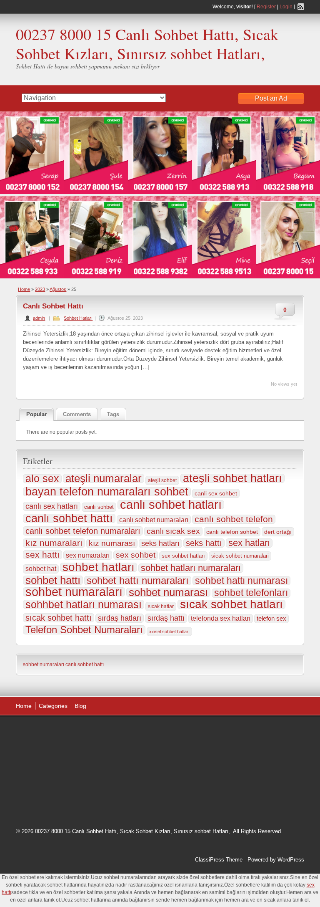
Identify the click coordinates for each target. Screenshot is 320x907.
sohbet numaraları (73, 591)
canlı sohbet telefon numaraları (82, 531)
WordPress (291, 859)
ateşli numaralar (103, 478)
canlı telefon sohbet (232, 531)
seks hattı (204, 543)
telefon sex (271, 618)
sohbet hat (40, 568)
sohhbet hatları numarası (83, 604)
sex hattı (42, 554)
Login (286, 7)
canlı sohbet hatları (171, 504)
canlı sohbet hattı (69, 518)
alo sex (42, 478)
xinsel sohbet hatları (169, 631)
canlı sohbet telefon (234, 519)
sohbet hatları (98, 567)
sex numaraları (88, 555)
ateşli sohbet (162, 480)
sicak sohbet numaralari (240, 556)
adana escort (39, 731)
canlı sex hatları (51, 506)
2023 (40, 289)
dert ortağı (278, 531)
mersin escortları (44, 794)
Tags (113, 414)
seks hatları (160, 543)
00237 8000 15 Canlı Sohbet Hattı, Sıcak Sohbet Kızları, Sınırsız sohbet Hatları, (147, 43)
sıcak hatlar (161, 606)
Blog (80, 705)
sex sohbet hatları (183, 556)
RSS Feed (301, 6)
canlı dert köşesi (106, 773)
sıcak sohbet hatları (231, 604)
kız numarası (112, 543)
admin (39, 318)
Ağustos (58, 289)
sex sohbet (135, 555)
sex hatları (249, 543)
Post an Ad (271, 98)
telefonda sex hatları (220, 618)
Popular (36, 414)
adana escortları (80, 731)
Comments (77, 414)
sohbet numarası (168, 592)
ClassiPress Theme (218, 859)
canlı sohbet (99, 507)
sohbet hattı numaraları (138, 580)
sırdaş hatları (119, 618)
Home (24, 289)
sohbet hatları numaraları (191, 568)
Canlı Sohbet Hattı (53, 306)
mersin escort (86, 794)
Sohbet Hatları (78, 318)
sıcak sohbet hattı (58, 617)
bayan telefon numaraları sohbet (106, 491)
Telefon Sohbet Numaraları (84, 629)
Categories (53, 705)
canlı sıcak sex (173, 531)
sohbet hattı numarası (241, 580)
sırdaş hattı (166, 618)
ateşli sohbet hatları (232, 478)
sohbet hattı (52, 580)
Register (266, 7)
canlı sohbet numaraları (153, 519)
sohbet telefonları (251, 593)
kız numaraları (53, 543)
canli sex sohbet (216, 493)
